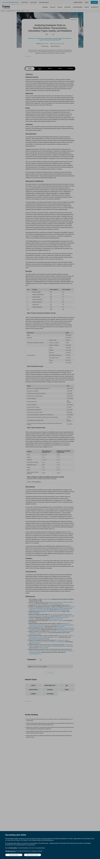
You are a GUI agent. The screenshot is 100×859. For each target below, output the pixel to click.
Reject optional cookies (32, 854)
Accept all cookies (13, 854)
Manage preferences (10, 851)
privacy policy (13, 848)
